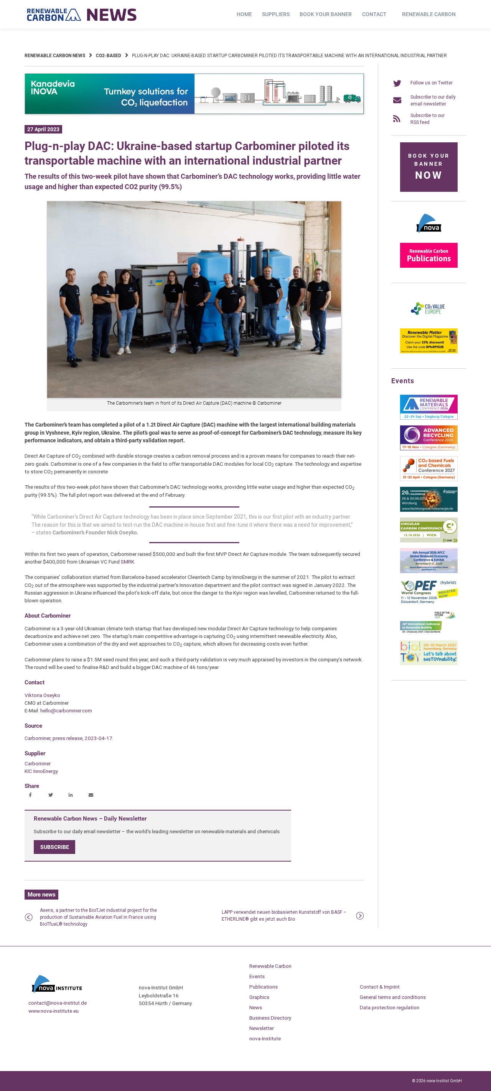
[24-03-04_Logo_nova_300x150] (429, 235)
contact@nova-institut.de (57, 1003)
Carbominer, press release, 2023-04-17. (69, 738)
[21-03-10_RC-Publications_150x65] (429, 266)
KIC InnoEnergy (41, 771)
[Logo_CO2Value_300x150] (429, 321)
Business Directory (270, 1018)
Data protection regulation (389, 1007)
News (255, 1007)
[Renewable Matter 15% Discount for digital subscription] (429, 351)
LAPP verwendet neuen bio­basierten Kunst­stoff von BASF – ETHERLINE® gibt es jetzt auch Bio (284, 916)
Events (257, 976)
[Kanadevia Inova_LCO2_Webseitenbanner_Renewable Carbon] (194, 112)
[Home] (82, 15)
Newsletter (261, 1028)
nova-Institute (265, 1038)
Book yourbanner (429, 167)
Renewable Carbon (429, 14)
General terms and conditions (393, 997)
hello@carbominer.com (66, 710)
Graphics (259, 997)
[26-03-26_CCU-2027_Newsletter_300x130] (429, 479)
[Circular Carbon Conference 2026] (429, 541)
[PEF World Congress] (429, 602)
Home (244, 14)
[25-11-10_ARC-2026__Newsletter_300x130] (429, 449)
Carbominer (38, 763)
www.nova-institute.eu (53, 1011)
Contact (374, 14)
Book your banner (326, 14)
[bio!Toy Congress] (429, 663)
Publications (263, 987)
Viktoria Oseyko (42, 695)
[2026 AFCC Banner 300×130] (429, 571)
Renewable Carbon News (55, 55)
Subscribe (54, 847)
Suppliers (276, 14)
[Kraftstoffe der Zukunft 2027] (429, 633)
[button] (31, 795)
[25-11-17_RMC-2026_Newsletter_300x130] (429, 418)
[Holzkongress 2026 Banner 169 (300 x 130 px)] (429, 510)
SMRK (127, 562)
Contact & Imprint (380, 987)
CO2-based (108, 55)
